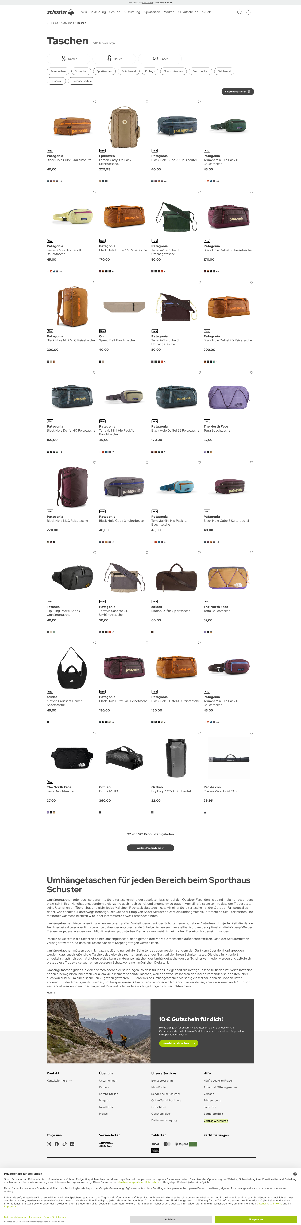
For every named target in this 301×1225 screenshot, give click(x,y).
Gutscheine (158, 1107)
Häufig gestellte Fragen (218, 1080)
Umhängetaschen (82, 81)
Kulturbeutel (128, 71)
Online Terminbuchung (165, 1100)
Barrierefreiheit (213, 1114)
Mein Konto (158, 1087)
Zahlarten (210, 1107)
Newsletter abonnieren (176, 1043)
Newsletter (106, 1107)
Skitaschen (81, 71)
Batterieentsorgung (164, 1120)
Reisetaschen (58, 71)
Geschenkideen (161, 1114)
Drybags (150, 71)
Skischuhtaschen (173, 71)
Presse (103, 1114)
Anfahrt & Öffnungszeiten (220, 1087)
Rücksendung (212, 1100)
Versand (209, 1094)
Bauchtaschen (200, 71)
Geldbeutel (224, 71)
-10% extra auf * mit (150, 2)
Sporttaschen (104, 71)
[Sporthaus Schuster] (60, 12)
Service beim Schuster (165, 1094)
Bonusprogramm (162, 1080)
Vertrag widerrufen (216, 1121)
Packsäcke (56, 81)
